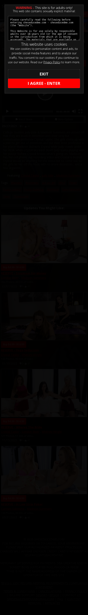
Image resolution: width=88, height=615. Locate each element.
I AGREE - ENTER (44, 83)
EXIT (44, 74)
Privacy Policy (51, 62)
